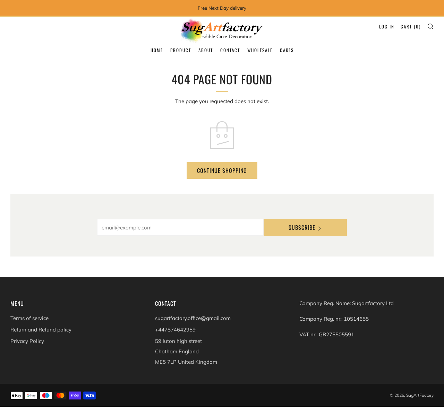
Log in (386, 26)
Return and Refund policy (40, 329)
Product (180, 50)
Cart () (411, 26)
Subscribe (302, 227)
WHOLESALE (260, 50)
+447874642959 (175, 329)
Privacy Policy (27, 341)
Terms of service (29, 318)
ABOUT (205, 50)
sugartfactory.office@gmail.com (193, 318)
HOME (157, 50)
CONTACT (230, 50)
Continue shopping (222, 170)
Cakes (287, 50)
